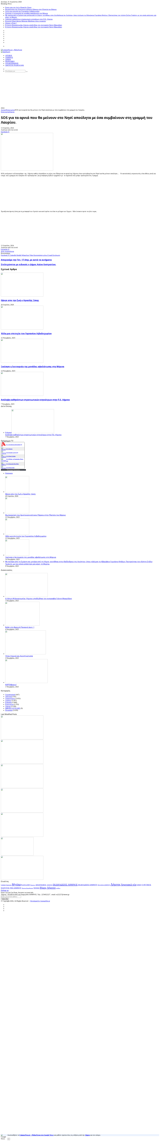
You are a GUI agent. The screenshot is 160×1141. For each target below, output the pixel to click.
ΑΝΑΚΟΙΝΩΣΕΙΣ (11, 63)
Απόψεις (8, 700)
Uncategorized (10, 695)
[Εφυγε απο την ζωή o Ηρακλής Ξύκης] (22, 296)
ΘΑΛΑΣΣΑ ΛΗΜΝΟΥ (104, 885)
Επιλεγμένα (10, 110)
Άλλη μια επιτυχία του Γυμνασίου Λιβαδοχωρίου (22, 11)
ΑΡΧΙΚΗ (8, 55)
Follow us (5, 890)
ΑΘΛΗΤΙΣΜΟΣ (40, 885)
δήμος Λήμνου (48, 887)
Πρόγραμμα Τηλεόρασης (13, 470)
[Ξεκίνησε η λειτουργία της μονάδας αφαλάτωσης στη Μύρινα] (22, 362)
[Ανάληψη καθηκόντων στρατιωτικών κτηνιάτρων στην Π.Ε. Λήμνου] (22, 395)
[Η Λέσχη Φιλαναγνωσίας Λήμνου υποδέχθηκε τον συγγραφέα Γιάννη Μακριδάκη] (26, 596)
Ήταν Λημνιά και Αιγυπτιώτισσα (19, 656)
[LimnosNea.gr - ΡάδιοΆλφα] (11, 50)
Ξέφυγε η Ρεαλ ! (11, 23)
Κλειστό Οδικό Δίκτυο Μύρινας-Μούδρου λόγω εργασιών (25, 21)
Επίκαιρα (8, 702)
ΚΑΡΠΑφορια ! (11, 684)
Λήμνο (87, 1135)
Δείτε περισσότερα (7, 251)
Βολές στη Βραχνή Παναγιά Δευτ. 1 (19, 627)
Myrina (16, 884)
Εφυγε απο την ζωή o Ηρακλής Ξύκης (18, 7)
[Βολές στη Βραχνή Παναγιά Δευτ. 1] (22, 625)
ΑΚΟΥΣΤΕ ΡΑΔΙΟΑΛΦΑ (14, 65)
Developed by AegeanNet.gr (40, 901)
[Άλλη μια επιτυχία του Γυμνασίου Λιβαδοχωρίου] (22, 329)
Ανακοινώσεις (10, 698)
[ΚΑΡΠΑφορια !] (26, 682)
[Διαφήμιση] (5, 52)
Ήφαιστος (32, 885)
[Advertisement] (80, 91)
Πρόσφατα (9, 473)
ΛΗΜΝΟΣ (9, 57)
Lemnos (3, 885)
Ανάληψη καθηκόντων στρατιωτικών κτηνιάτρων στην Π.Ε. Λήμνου (29, 19)
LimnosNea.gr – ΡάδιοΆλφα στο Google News (37, 1135)
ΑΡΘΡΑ (8, 59)
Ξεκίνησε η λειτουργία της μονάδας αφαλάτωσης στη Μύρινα (26, 13)
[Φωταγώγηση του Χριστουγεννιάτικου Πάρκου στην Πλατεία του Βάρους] (17, 513)
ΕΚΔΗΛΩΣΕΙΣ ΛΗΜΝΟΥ (87, 885)
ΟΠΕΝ (139, 885)
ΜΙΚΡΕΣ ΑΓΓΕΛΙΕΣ (12, 708)
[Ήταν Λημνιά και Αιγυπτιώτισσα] (25, 654)
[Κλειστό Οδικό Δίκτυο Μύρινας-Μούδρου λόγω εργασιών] (17, 855)
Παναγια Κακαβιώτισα (27, 888)
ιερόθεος (58, 888)
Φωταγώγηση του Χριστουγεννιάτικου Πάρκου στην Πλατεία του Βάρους (31, 9)
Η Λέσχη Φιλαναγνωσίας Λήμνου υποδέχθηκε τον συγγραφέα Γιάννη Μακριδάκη (33, 25)
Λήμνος (11, 112)
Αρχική (3, 110)
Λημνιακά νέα (128, 884)
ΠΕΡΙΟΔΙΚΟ (10, 61)
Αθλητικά (8, 696)
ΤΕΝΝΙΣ (36, 888)
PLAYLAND (25, 885)
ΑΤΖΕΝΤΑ (49, 885)
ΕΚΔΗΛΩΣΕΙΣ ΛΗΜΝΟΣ (65, 884)
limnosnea (8, 885)
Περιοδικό (9, 710)
